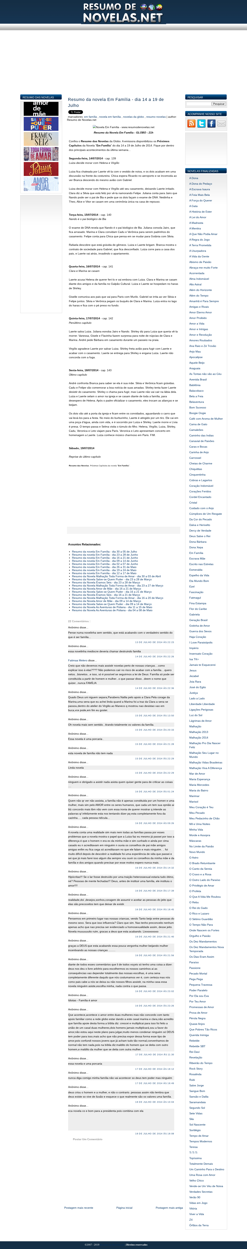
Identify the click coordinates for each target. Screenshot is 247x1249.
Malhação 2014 (198, 737)
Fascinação (196, 592)
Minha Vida (196, 829)
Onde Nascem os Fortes (204, 930)
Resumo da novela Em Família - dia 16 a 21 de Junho (105, 557)
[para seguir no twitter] (201, 127)
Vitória (193, 1208)
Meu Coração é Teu (201, 807)
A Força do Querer (200, 200)
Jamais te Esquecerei (202, 664)
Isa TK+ (194, 659)
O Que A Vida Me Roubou (205, 896)
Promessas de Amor (201, 1007)
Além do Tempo (198, 295)
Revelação (195, 1057)
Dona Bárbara (197, 541)
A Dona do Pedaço (200, 183)
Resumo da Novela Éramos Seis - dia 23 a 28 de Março (106, 582)
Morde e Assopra (199, 835)
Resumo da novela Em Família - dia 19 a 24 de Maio (104, 570)
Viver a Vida (196, 1214)
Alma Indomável (199, 278)
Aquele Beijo (197, 362)
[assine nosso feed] (191, 127)
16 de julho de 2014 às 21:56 (154, 955)
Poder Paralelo (198, 990)
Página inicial (124, 1207)
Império (194, 648)
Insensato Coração (200, 653)
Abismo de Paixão (200, 262)
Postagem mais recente (78, 1207)
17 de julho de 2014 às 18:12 (154, 1069)
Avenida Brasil (198, 379)
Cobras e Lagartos (200, 480)
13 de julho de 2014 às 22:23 (154, 642)
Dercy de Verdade (200, 530)
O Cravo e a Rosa (200, 874)
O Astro (193, 857)
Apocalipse (196, 357)
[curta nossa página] (211, 127)
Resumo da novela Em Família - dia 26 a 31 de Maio (104, 567)
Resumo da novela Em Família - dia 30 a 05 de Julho (104, 551)
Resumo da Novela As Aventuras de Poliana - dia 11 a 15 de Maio (112, 607)
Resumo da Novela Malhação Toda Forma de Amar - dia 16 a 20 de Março (117, 597)
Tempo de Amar (199, 1135)
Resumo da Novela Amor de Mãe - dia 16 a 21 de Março (106, 588)
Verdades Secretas (200, 1191)
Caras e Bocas (198, 446)
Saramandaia (197, 1102)
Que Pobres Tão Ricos (203, 1029)
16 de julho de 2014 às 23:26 (154, 1006)
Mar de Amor (197, 773)
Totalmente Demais (201, 1163)
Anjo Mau (195, 351)
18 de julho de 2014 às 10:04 (154, 1102)
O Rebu (194, 902)
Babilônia (194, 385)
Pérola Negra (197, 1018)
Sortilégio (195, 1130)
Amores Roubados (200, 340)
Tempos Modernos (200, 1141)
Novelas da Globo (134, 116)
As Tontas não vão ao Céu (205, 373)
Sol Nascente (197, 1124)
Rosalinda (195, 1074)
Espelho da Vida (199, 575)
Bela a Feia (196, 396)
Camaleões (196, 429)
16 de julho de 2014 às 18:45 (154, 909)
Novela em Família (110, 116)
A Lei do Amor (197, 217)
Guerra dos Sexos (200, 631)
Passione (194, 967)
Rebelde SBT (197, 1046)
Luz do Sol (195, 715)
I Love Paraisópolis (200, 642)
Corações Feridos (200, 491)
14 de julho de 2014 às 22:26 (154, 656)
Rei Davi (194, 1051)
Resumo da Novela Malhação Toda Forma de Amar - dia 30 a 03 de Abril (116, 576)
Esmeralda (195, 569)
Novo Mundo (197, 852)
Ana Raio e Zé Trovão (202, 345)
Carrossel (195, 457)
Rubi (192, 1079)
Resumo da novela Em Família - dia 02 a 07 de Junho (105, 563)
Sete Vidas (195, 1113)
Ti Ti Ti (193, 1152)
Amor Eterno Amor (200, 312)
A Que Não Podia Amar (203, 234)
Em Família (91, 116)
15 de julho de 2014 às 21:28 (154, 744)
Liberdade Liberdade (202, 704)
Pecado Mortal (198, 973)
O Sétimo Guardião (201, 919)
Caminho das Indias (201, 435)
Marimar (194, 796)
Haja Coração (197, 636)
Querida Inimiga (199, 1035)
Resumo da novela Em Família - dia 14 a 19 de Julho (116, 102)
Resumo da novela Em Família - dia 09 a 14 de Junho (105, 560)
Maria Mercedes (199, 784)
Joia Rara (195, 681)
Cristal (193, 502)
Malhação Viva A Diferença (205, 768)
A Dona (193, 178)
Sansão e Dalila (198, 1096)
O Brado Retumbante (202, 863)
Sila (191, 1119)
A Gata (193, 206)
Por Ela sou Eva (199, 995)
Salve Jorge (196, 1085)
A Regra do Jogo (199, 239)
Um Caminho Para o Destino (206, 1169)
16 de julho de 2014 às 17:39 (154, 891)
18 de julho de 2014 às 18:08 (154, 1133)
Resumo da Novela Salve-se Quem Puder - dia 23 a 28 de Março (112, 579)
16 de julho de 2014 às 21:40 (154, 936)
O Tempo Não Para (201, 924)
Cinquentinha (197, 474)
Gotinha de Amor (199, 625)
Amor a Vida (196, 323)
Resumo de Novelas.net (112, 1244)
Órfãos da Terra (199, 1225)
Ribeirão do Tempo (200, 1063)
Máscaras (195, 840)
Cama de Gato (198, 424)
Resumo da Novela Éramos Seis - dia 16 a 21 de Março (106, 594)
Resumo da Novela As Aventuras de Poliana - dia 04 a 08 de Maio (112, 610)
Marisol (193, 801)
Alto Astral (195, 284)
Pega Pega (196, 979)
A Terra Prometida (200, 245)
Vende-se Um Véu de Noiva (206, 1186)
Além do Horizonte (200, 290)
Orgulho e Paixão (200, 935)
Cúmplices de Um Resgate (205, 513)
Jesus (192, 670)
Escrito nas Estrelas (201, 564)
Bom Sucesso (197, 407)
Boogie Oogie (197, 413)
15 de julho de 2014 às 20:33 (154, 730)
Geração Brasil (198, 620)
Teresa (193, 1146)
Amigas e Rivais (199, 306)
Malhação (195, 726)
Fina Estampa (197, 603)
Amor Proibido (198, 317)
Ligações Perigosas (201, 709)
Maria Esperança (199, 779)
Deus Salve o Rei (199, 536)
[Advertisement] (123, 67)
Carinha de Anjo (199, 452)
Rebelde (194, 1040)
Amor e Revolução (200, 334)
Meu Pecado (197, 812)
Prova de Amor (198, 1012)
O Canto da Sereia (200, 868)
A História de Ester (200, 211)
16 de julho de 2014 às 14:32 (154, 868)
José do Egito (197, 687)
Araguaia (194, 368)
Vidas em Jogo (198, 1202)
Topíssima (195, 1158)
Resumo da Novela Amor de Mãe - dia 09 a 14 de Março (106, 601)
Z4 (191, 1219)
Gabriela (194, 614)
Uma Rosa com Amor (202, 1174)
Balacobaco (196, 390)
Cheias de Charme (200, 463)
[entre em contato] (221, 127)
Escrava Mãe (197, 558)
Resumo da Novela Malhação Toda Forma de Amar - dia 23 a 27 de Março (117, 585)
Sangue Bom (197, 1091)
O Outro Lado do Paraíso (204, 879)
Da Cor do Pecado (200, 519)
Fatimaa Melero (78, 660)
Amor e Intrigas (198, 329)
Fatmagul (195, 597)
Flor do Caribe (198, 608)
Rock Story (196, 1068)
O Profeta (195, 891)
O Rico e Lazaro (199, 913)
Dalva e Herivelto (199, 524)
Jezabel (194, 676)
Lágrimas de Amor (200, 720)
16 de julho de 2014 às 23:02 (154, 991)
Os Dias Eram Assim (201, 956)
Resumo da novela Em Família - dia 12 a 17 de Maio (104, 573)
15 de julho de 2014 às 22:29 (154, 758)
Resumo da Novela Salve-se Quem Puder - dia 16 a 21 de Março (112, 591)
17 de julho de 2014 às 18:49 (154, 1083)
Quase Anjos (197, 1023)
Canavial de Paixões (201, 441)
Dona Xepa (196, 547)
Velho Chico (196, 1180)
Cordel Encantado (200, 497)
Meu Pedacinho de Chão (204, 818)
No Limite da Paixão (201, 846)
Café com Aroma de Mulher (206, 418)
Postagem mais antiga (169, 1207)
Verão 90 (194, 1197)
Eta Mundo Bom (199, 580)
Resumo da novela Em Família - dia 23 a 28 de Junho (105, 554)
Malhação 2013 (198, 732)
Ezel (192, 586)
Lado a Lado (197, 698)
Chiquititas (195, 469)
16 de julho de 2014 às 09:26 (154, 823)
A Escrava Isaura (199, 189)
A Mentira (195, 228)
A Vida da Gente (199, 256)
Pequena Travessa (200, 984)
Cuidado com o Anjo (201, 508)
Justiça (193, 692)
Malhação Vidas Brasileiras (205, 762)
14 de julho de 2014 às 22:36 (154, 688)
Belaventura (196, 401)
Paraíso (194, 962)
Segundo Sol (197, 1107)
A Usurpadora (197, 250)
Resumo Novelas (156, 116)
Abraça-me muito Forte (203, 267)
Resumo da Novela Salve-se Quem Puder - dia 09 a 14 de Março (112, 604)
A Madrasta (196, 222)
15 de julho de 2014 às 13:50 (154, 715)
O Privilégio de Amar (201, 885)
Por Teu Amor (197, 1001)
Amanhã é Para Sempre (204, 301)
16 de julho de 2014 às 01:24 (154, 791)
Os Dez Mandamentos (203, 941)
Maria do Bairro (198, 790)
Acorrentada (196, 273)
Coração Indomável (201, 485)
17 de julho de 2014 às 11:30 (154, 1054)
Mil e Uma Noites (199, 824)
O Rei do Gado (198, 907)
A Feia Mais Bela (199, 194)
